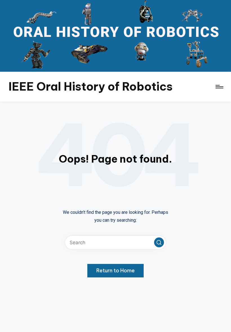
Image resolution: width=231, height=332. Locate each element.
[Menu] (219, 87)
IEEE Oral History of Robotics (90, 86)
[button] (159, 242)
